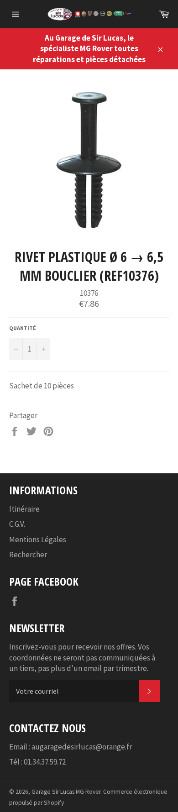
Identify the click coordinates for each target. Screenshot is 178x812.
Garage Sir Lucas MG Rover (65, 792)
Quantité (22, 328)
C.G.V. (17, 524)
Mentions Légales (37, 539)
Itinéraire (24, 509)
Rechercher (28, 555)
